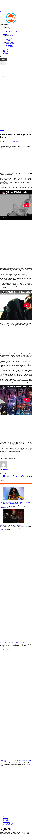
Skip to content (3, 12)
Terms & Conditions (8, 823)
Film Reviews (9, 46)
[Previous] (1, 484)
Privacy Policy (6, 822)
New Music (8, 28)
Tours (4, 32)
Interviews (8, 36)
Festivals (5, 34)
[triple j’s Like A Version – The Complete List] (13, 522)
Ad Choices (6, 820)
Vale (7, 30)
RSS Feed (5, 826)
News (10, 27)
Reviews (11, 42)
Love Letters (9, 38)
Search (3, 59)
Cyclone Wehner (15, 141)
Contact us (5, 818)
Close (2, 61)
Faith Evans (3, 470)
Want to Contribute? (7, 824)
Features (11, 35)
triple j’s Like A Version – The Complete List (10, 525)
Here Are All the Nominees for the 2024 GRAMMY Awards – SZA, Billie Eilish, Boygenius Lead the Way (15, 503)
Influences (8, 39)
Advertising (5, 819)
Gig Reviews (9, 45)
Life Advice (9, 40)
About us (5, 816)
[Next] (3, 484)
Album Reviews (10, 43)
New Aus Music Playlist (11, 31)
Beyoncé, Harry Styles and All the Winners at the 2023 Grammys (15, 642)
